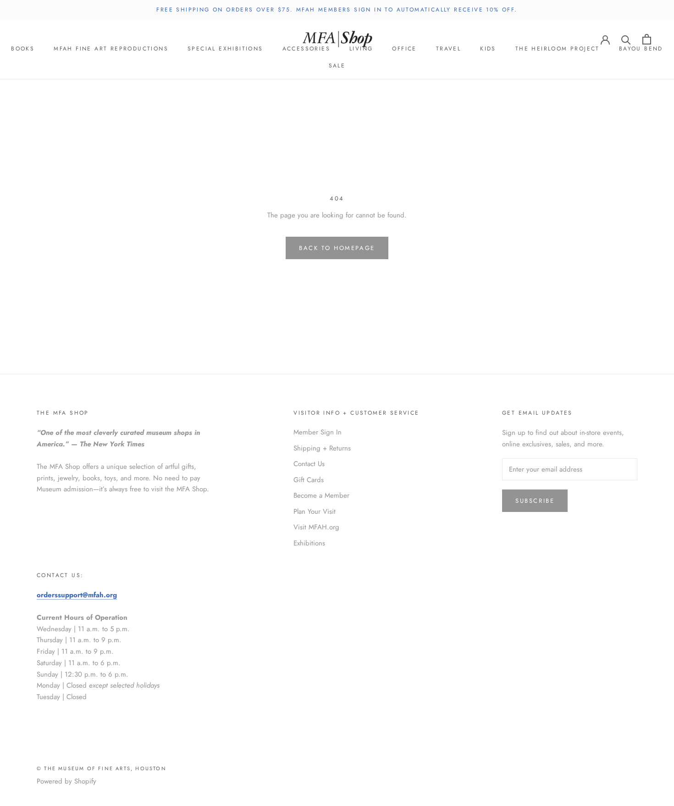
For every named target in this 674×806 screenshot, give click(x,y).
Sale (337, 65)
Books (22, 48)
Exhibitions (309, 543)
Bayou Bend (641, 48)
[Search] (626, 39)
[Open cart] (646, 39)
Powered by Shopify (66, 781)
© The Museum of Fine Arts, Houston (101, 768)
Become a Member (321, 495)
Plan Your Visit (314, 511)
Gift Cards (308, 480)
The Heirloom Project (557, 48)
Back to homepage (337, 248)
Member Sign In (317, 432)
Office (404, 48)
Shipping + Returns (322, 448)
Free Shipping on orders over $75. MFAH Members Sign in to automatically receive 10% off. (336, 10)
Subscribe (534, 500)
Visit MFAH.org (316, 527)
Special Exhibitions (225, 48)
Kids (488, 48)
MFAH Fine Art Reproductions (111, 48)
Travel (448, 48)
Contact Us (309, 464)
